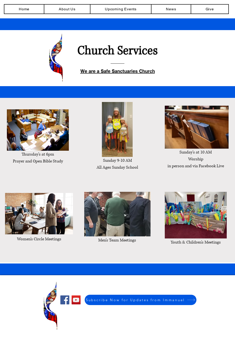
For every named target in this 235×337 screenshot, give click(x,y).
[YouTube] (76, 299)
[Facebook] (64, 299)
